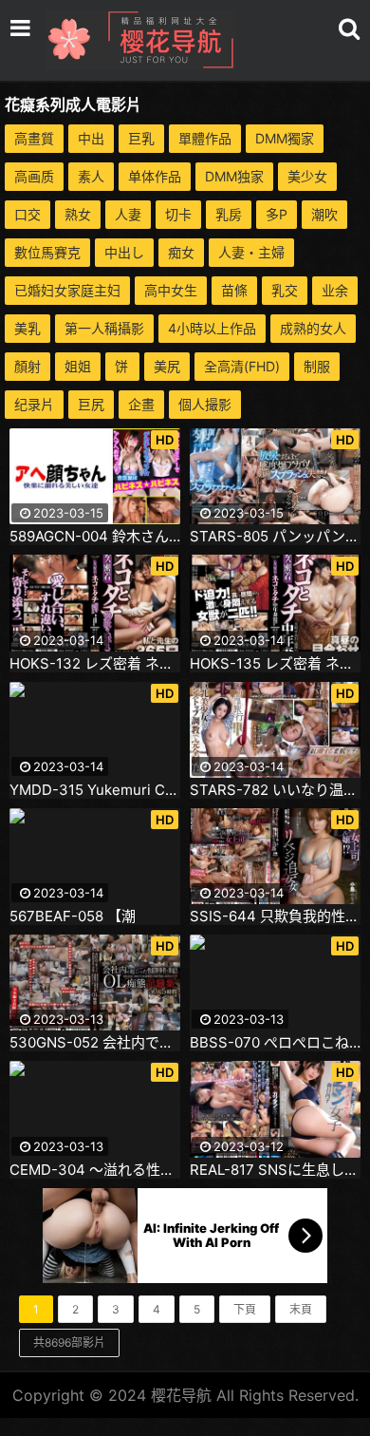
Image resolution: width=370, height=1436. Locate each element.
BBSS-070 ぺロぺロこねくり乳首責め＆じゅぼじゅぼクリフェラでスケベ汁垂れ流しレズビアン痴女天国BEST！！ (275, 1042)
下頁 (244, 1309)
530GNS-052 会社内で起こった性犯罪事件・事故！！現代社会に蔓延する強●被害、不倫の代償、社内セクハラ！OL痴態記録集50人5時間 (94, 1042)
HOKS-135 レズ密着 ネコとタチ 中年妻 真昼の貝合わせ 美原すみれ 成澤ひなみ (275, 663)
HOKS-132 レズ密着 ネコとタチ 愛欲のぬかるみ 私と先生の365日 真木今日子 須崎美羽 (94, 663)
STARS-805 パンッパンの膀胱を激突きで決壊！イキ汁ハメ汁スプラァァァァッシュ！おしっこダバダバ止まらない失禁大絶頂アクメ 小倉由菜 (275, 536)
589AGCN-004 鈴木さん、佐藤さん (94, 536)
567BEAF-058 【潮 (72, 916)
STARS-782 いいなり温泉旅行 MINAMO (275, 790)
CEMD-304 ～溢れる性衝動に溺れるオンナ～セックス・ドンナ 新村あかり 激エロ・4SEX (94, 1170)
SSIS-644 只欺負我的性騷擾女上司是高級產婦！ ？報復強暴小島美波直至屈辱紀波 (275, 916)
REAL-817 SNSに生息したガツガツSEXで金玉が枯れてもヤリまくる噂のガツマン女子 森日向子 (275, 1170)
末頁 (300, 1309)
